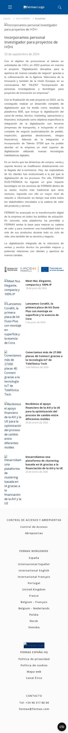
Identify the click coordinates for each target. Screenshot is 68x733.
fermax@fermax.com (34, 709)
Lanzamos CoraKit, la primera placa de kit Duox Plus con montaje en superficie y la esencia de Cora (42, 311)
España (7, 18)
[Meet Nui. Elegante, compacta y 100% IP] (12, 287)
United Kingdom (34, 589)
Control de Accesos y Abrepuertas (34, 520)
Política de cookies (34, 665)
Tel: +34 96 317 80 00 (34, 702)
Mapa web (34, 671)
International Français (34, 576)
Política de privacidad (34, 659)
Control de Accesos (34, 527)
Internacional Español (34, 564)
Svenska (34, 627)
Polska (34, 614)
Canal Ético (34, 678)
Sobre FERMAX (23, 18)
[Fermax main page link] (34, 7)
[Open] (11, 7)
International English (34, 570)
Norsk (34, 621)
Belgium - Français (34, 602)
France (34, 595)
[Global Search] (60, 7)
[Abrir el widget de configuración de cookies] (61, 727)
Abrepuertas (34, 533)
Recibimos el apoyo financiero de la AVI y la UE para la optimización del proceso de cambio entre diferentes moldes (43, 411)
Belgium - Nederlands (34, 608)
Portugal (34, 583)
